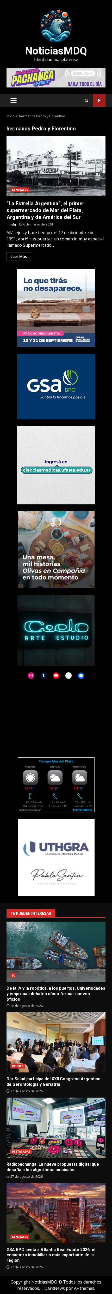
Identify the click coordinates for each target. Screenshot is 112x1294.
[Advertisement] (56, 77)
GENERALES (20, 190)
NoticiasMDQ (56, 51)
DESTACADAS (21, 1151)
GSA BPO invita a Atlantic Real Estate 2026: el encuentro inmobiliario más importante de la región (56, 1213)
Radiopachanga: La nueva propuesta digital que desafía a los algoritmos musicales (56, 1128)
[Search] (86, 100)
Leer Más (19, 256)
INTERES (17, 1066)
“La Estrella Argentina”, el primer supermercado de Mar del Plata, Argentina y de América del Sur (56, 166)
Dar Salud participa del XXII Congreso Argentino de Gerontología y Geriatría (56, 1042)
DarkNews (54, 1288)
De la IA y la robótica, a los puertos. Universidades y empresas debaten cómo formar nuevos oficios (56, 952)
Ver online (99, 100)
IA (13, 975)
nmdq (11, 224)
